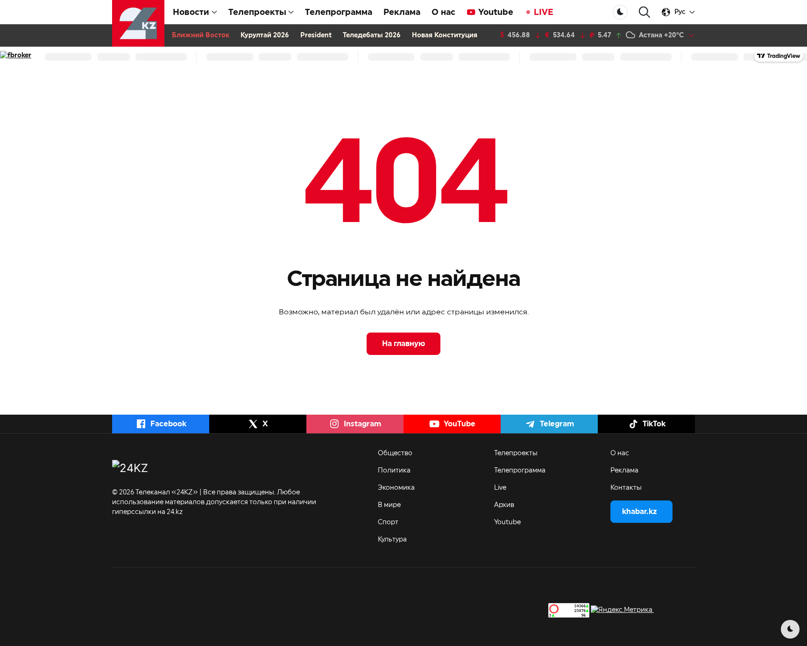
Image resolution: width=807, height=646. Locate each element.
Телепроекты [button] (257, 12)
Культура (392, 539)
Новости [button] (191, 12)
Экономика (396, 488)
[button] (644, 12)
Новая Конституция (444, 35)
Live (500, 488)
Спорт (388, 522)
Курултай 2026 (265, 35)
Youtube (495, 12)
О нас (443, 12)
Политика (394, 470)
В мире (389, 505)
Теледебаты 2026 (372, 35)
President (316, 35)
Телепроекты (516, 453)
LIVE (543, 12)
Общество (395, 453)
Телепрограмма (338, 12)
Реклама (401, 12)
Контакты (626, 488)
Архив (504, 505)
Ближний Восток (200, 35)
